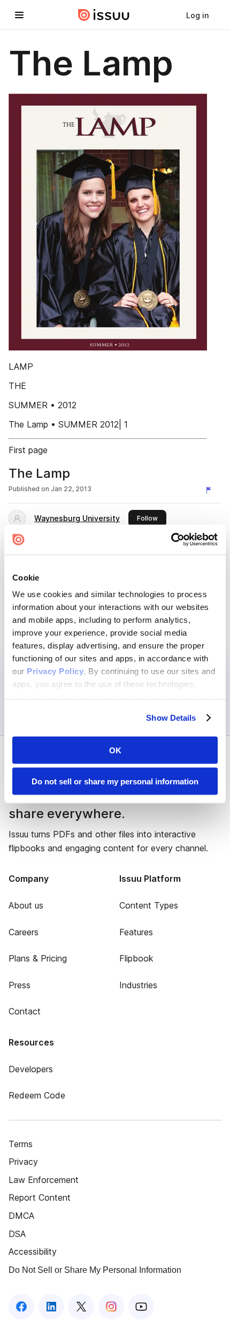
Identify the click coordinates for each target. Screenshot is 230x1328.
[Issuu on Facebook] (21, 1306)
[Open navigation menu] (19, 15)
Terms (21, 1144)
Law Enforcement (44, 1179)
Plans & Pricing (38, 958)
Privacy (23, 1161)
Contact (25, 1011)
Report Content (40, 1197)
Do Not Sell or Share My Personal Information (95, 1269)
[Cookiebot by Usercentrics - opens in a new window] (171, 540)
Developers (31, 1069)
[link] (197, 15)
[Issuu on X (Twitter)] (81, 1306)
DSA (17, 1233)
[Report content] (210, 490)
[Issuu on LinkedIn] (51, 1306)
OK (115, 749)
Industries (138, 985)
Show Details (171, 717)
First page (28, 450)
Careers (24, 932)
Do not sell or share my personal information (115, 781)
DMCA (21, 1215)
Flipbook (136, 958)
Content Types (148, 905)
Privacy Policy (55, 671)
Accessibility (33, 1251)
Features (136, 932)
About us (26, 905)
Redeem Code (37, 1095)
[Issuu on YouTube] (141, 1306)
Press (19, 985)
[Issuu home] (104, 15)
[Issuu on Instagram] (111, 1306)
